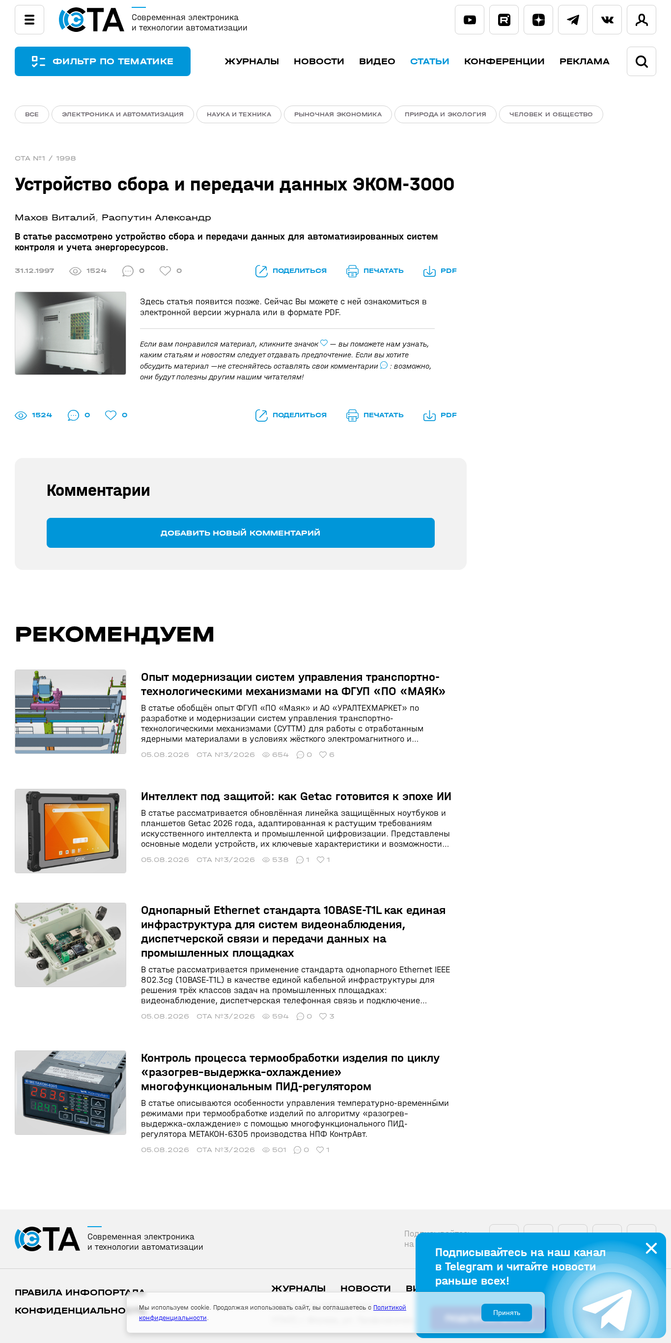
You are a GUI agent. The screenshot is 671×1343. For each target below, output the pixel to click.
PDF (449, 271)
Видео (377, 61)
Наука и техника (239, 114)
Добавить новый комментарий (240, 532)
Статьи (429, 61)
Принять (506, 1312)
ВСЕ (32, 114)
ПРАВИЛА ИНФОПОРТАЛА (80, 1293)
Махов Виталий (55, 218)
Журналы (251, 61)
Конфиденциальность (80, 1311)
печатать (383, 271)
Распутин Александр (156, 218)
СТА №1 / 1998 (45, 158)
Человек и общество (551, 114)
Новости (319, 61)
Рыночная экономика (338, 114)
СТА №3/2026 (225, 755)
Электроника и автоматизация (123, 114)
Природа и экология (445, 114)
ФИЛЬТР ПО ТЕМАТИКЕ (113, 61)
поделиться (300, 271)
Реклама (584, 61)
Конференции (504, 61)
